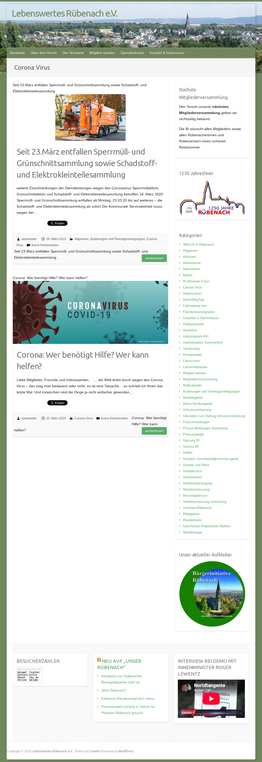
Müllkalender (192, 385)
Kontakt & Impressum (167, 53)
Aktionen (189, 257)
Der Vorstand (73, 53)
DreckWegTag (193, 300)
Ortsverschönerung (197, 410)
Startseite (17, 53)
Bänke (187, 275)
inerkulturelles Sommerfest (203, 342)
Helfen (187, 453)
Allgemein (81, 239)
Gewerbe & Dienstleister (201, 318)
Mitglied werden (102, 53)
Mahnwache (192, 263)
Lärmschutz (191, 361)
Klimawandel (192, 355)
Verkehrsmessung (196, 489)
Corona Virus (83, 418)
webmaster (29, 239)
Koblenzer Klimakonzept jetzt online (127, 699)
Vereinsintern (192, 477)
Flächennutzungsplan (198, 312)
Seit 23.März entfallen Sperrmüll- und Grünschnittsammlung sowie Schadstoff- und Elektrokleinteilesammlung (87, 163)
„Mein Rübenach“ (113, 690)
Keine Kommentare (44, 245)
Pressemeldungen (196, 422)
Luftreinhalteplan (195, 367)
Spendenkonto (132, 53)
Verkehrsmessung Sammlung (204, 502)
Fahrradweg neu (194, 306)
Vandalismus (192, 471)
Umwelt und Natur (196, 465)
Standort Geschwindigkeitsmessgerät (210, 459)
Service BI (191, 446)
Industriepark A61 (196, 336)
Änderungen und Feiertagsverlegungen (117, 239)
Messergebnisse (195, 495)
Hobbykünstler (193, 324)
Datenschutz (192, 293)
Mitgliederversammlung (200, 379)
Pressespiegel (193, 434)
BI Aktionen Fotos (196, 281)
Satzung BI (191, 440)
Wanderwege (192, 532)
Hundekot (190, 330)
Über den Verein (43, 53)
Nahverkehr (191, 269)
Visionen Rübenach (197, 508)
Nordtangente (193, 397)
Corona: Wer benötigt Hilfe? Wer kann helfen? (82, 360)
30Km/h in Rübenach (198, 244)
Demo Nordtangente (197, 404)
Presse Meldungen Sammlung (205, 428)
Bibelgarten (191, 514)
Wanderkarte (192, 520)
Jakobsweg (191, 349)
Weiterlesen (154, 258)
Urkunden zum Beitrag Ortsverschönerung (214, 416)
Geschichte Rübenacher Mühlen (206, 526)
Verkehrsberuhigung (197, 483)
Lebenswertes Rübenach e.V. (64, 13)
